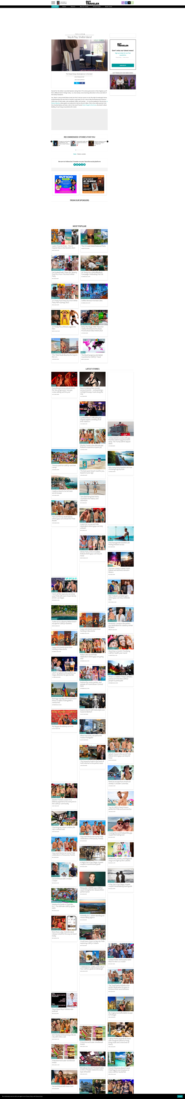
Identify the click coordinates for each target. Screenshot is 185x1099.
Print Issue (55, 462)
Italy (109, 674)
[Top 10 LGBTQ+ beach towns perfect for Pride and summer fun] (121, 798)
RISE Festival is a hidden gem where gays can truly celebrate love (119, 598)
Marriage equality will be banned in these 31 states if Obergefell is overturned (64, 700)
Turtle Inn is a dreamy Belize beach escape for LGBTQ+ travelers (64, 622)
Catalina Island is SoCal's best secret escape (62, 492)
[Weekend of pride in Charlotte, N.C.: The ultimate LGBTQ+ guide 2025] (64, 895)
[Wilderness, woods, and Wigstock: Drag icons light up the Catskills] (121, 849)
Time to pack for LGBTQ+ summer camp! (64, 466)
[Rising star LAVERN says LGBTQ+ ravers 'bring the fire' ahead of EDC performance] (92, 879)
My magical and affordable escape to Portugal (120, 1014)
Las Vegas (55, 591)
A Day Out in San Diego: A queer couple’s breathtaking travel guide (120, 885)
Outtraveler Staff (80, 77)
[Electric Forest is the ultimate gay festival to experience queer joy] (92, 436)
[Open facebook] (126, 2)
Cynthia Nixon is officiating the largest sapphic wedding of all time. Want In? (90, 419)
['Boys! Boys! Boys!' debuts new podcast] (64, 1000)
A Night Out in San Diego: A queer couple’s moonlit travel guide (91, 863)
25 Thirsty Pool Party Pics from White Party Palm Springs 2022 (64, 301)
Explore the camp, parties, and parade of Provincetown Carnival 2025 (91, 684)
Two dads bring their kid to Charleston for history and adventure (89, 498)
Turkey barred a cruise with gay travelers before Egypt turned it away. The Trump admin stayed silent (119, 441)
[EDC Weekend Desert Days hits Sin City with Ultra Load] (64, 1026)
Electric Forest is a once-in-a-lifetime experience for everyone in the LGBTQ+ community (64, 802)
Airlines (110, 1036)
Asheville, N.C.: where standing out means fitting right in (92, 916)
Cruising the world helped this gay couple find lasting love (120, 834)
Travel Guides (79, 34)
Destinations (56, 797)
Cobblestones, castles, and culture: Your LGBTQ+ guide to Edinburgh (92, 968)
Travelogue (112, 1010)
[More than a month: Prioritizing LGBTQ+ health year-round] (121, 642)
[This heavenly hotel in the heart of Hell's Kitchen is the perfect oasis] (92, 752)
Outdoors (84, 243)
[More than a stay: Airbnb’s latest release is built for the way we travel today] (64, 923)
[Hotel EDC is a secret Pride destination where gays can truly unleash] (92, 515)
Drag (81, 385)
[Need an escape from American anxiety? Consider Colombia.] (121, 772)
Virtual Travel (96, 6)
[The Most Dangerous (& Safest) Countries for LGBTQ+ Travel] (94, 345)
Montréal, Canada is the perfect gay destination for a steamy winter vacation (120, 625)
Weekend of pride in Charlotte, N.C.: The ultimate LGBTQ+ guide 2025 (63, 906)
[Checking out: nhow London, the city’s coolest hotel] (64, 818)
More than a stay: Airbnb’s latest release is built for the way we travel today (64, 934)
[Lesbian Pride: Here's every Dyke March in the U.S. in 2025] (121, 950)
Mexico (110, 565)
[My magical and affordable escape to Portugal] (121, 1004)
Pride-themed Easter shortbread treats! (63, 1061)
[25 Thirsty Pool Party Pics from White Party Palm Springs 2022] (64, 291)
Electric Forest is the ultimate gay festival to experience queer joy (91, 446)
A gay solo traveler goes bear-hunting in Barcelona (62, 648)
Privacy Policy (29, 1096)
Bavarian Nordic (113, 648)
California (83, 1093)
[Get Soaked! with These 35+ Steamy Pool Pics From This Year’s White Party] (64, 263)
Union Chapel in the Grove (89, 105)
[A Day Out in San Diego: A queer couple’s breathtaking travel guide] (121, 875)
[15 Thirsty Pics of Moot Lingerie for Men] (64, 317)
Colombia (111, 779)
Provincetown (85, 324)
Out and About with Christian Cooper (62, 880)
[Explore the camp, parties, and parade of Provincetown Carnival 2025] (92, 673)
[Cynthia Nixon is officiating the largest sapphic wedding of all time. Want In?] (92, 408)
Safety (83, 352)
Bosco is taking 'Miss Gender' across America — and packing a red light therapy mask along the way (91, 391)
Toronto (83, 938)
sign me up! (123, 65)
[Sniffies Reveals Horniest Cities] (94, 291)
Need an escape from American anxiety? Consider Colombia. (119, 782)
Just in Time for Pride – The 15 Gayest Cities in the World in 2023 (63, 247)
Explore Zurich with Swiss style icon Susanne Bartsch (92, 711)
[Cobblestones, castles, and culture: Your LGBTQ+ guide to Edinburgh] (92, 958)
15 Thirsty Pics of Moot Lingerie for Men (64, 328)
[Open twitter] (129, 2)
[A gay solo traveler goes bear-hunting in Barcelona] (64, 638)
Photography (56, 269)
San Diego (83, 859)
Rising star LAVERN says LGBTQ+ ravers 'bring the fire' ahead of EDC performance (92, 890)
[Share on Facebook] (82, 83)
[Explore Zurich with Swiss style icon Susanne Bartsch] (92, 701)
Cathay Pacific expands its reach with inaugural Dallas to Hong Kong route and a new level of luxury (119, 1041)
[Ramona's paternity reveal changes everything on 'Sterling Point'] (91, 143)
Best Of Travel (84, 6)
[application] (123, 82)
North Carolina (57, 901)
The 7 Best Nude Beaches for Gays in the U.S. (64, 356)
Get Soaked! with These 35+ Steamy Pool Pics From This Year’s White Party (64, 274)
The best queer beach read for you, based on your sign (92, 472)
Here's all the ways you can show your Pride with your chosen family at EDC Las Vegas (64, 596)
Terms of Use (39, 1096)
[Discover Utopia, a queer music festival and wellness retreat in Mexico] (121, 559)
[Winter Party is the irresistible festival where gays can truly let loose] (92, 542)
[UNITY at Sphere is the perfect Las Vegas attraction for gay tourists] (64, 664)
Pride (53, 514)
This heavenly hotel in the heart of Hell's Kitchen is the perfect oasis (92, 762)
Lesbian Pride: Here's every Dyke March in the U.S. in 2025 (119, 961)
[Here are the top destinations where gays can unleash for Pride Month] (64, 507)
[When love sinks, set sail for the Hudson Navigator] (92, 726)
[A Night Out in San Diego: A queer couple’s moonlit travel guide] (92, 853)
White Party (55, 298)
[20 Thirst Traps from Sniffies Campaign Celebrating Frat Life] (94, 263)
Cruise (54, 385)
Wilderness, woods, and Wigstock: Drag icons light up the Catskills (120, 859)
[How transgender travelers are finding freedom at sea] (121, 533)
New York (55, 723)
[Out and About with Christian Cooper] (64, 869)
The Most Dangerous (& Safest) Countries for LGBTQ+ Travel (92, 356)
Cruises (110, 540)
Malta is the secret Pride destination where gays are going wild (91, 656)
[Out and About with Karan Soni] (64, 1077)
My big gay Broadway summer (62, 726)
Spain (53, 644)
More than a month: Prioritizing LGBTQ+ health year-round (119, 652)
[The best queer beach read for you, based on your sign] (92, 462)
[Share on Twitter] (76, 83)
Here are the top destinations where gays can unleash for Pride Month (63, 519)
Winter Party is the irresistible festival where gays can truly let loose (91, 554)
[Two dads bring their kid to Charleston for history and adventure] (92, 487)
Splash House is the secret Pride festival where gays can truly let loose (119, 756)
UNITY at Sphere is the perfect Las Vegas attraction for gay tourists (64, 674)
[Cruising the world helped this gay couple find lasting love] (121, 824)
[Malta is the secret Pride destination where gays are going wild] (92, 645)
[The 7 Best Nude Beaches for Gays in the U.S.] (64, 345)
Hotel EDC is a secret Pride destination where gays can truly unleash (91, 526)
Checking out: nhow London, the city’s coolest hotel (63, 828)
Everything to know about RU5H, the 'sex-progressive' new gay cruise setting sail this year (63, 390)
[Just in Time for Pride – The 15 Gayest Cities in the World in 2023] (64, 236)
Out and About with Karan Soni (62, 1086)
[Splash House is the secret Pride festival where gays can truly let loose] (121, 745)
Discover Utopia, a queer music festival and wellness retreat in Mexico (119, 570)
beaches (54, 619)
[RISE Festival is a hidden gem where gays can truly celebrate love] (121, 587)
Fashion (54, 324)
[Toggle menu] (53, 2)
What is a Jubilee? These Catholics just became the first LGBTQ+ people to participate (120, 678)
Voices (64, 6)
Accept (180, 1096)
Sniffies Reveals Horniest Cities (91, 300)
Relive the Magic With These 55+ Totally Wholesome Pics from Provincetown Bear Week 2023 (92, 329)
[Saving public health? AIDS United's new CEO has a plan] (73, 143)
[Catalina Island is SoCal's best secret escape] (64, 482)
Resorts (73, 6)
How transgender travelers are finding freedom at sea (119, 544)
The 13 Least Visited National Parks (93, 246)
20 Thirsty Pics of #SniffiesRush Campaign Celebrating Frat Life (92, 273)
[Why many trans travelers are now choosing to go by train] (121, 458)
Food (53, 1058)
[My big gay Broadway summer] (64, 717)
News (109, 435)
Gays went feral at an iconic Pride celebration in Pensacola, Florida (63, 854)
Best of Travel (85, 298)
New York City (84, 758)
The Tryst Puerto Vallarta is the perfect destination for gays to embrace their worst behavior (119, 987)
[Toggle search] (122, 2)
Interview (55, 876)
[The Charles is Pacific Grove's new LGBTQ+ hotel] (92, 1086)
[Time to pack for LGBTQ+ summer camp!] (64, 456)
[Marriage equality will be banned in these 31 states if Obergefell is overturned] (64, 689)
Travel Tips (55, 243)
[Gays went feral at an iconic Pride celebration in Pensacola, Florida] (64, 844)
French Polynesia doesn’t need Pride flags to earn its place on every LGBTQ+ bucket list (119, 1070)
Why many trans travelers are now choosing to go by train (120, 468)
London (54, 824)
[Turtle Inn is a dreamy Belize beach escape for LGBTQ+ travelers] (64, 612)
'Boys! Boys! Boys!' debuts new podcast (62, 1010)
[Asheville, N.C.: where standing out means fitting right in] (92, 906)
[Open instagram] (132, 2)
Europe (82, 652)
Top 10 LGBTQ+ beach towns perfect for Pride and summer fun (120, 808)
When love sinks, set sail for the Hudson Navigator (91, 736)
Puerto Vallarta (113, 982)
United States (56, 696)
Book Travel (108, 6)
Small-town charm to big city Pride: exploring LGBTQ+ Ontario (92, 942)
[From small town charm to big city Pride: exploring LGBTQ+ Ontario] (92, 932)
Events (83, 269)
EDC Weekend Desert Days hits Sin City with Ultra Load (64, 1036)
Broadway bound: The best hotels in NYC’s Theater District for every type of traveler (92, 1070)
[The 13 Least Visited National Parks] (94, 236)
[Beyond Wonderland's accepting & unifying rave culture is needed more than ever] (121, 1086)
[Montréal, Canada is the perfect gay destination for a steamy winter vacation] (121, 614)
